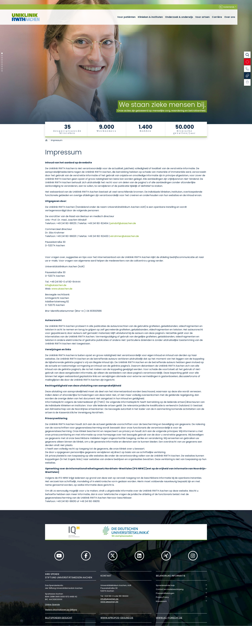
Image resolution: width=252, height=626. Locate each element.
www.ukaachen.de (61, 288)
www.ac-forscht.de (169, 617)
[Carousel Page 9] (2, 71)
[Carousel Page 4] (2, 60)
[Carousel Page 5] (2, 62)
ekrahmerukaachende (124, 236)
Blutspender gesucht (58, 617)
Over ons (229, 17)
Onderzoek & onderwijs (179, 17)
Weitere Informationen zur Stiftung (61, 609)
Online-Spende (52, 604)
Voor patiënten (126, 17)
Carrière (217, 17)
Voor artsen (202, 17)
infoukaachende (55, 285)
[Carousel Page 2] (2, 55)
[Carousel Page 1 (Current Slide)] (2, 53)
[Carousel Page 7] (2, 66)
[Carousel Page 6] (2, 64)
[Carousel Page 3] (2, 57)
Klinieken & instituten (150, 17)
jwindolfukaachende (123, 223)
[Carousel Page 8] (2, 68)
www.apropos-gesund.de (116, 617)
